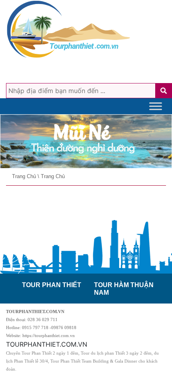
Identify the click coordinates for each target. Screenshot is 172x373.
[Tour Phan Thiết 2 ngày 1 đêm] (86, 141)
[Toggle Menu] (155, 106)
